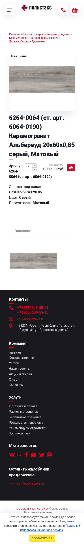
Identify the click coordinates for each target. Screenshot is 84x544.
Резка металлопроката (26, 422)
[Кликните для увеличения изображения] (42, 79)
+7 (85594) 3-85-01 (32, 308)
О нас (13, 379)
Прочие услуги (19, 433)
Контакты (16, 385)
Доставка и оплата (23, 406)
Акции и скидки (20, 374)
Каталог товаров (21, 358)
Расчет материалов (23, 411)
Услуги (14, 363)
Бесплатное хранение (25, 417)
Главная (15, 352)
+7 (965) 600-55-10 (32, 312)
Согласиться (42, 538)
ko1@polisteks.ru (30, 319)
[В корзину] (71, 167)
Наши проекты (19, 368)
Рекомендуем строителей (28, 428)
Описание (23, 231)
